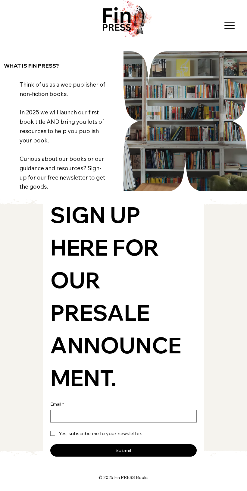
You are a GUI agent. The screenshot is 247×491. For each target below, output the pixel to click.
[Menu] (229, 25)
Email (57, 404)
